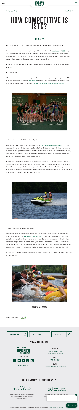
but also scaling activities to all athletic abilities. (48, 83)
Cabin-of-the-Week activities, (33, 236)
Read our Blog (23, 365)
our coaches (33, 81)
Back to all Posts (39, 307)
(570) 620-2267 (55, 360)
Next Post (67, 11)
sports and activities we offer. (51, 145)
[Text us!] (71, 406)
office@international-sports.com (55, 367)
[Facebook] (22, 318)
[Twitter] (24, 318)
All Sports (56, 51)
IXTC (63, 51)
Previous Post (12, 11)
